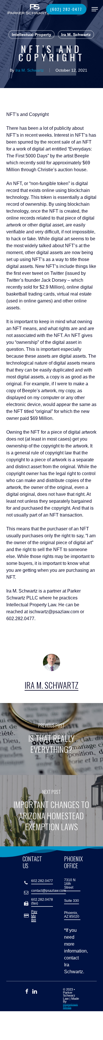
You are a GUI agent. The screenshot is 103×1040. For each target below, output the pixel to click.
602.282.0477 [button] (42, 881)
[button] (95, 9)
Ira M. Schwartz (76, 34)
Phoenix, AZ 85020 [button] (71, 915)
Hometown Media (70, 1006)
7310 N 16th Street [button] (70, 883)
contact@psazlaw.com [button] (48, 891)
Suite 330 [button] (71, 901)
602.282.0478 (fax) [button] (42, 901)
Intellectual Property (31, 34)
